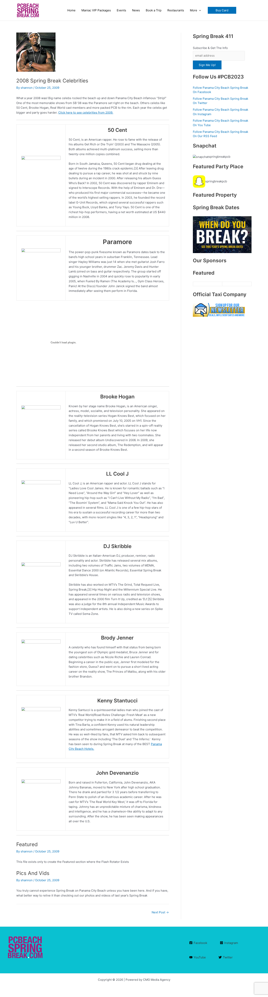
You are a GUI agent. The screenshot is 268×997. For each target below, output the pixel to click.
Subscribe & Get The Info (210, 48)
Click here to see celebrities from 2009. (85, 112)
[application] (199, 10)
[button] (222, 10)
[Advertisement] (222, 464)
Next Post (160, 912)
